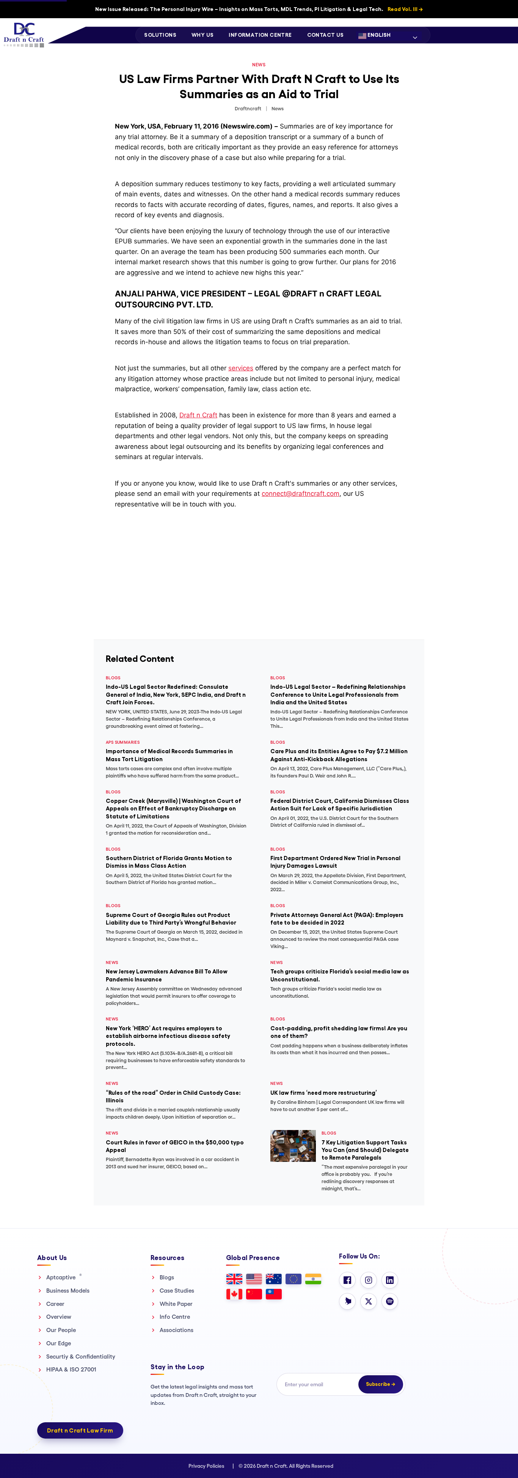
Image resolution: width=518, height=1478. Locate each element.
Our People (61, 1330)
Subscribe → (381, 1384)
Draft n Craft (198, 415)
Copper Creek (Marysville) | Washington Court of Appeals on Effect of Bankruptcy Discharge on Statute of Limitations (173, 808)
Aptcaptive (64, 1277)
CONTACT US (325, 35)
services (240, 368)
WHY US (202, 35)
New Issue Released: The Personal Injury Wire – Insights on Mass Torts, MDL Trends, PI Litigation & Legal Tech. (259, 9)
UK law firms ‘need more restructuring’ (323, 1093)
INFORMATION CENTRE (260, 35)
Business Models (67, 1290)
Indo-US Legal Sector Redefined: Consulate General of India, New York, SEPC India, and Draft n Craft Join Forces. (176, 694)
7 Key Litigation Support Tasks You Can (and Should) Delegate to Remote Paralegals (365, 1150)
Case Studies (177, 1290)
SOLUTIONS (160, 35)
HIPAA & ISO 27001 (71, 1369)
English (378, 35)
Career (55, 1303)
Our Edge (58, 1343)
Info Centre (175, 1316)
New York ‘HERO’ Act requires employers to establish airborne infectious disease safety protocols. (168, 1036)
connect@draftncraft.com (300, 493)
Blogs (167, 1277)
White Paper (176, 1303)
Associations (176, 1330)
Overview (58, 1316)
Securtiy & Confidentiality (80, 1356)
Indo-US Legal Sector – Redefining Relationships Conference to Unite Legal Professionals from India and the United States (338, 694)
